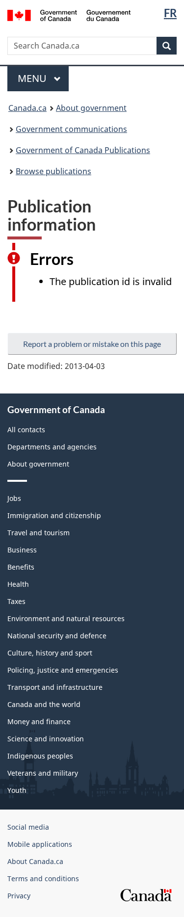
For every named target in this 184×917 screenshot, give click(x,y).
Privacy (18, 895)
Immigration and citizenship (54, 515)
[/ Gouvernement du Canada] (69, 14)
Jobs (14, 498)
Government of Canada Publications (83, 150)
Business (22, 549)
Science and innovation (45, 738)
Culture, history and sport (49, 652)
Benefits (20, 567)
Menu (33, 78)
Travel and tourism (38, 532)
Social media (28, 827)
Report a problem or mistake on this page (92, 343)
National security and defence (56, 635)
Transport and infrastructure (55, 687)
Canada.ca (27, 108)
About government (91, 108)
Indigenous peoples (40, 755)
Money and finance (39, 721)
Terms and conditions (43, 878)
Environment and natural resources (66, 618)
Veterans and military (42, 773)
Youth (16, 790)
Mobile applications (39, 844)
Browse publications (53, 171)
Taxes (16, 601)
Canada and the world (43, 704)
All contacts (26, 429)
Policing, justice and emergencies (62, 670)
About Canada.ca (35, 861)
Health (18, 584)
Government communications (71, 129)
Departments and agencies (52, 446)
